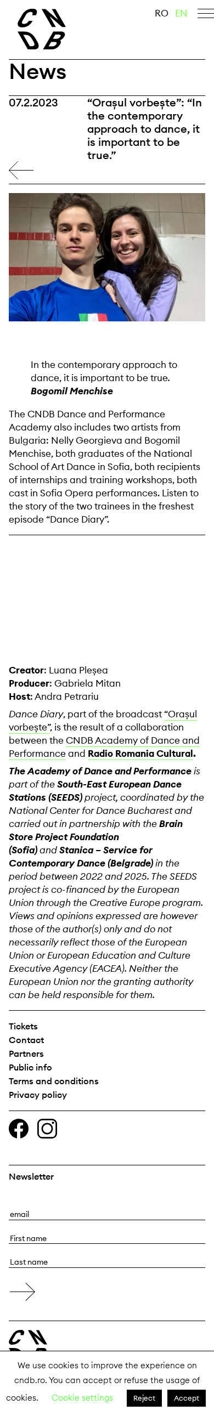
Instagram (47, 1129)
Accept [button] (186, 1398)
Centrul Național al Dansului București (28, 1346)
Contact (26, 1039)
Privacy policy (38, 1094)
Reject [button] (144, 1398)
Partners (26, 1053)
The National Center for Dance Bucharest (60, 29)
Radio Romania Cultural (140, 753)
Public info (30, 1067)
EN (181, 13)
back (21, 170)
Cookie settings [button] (82, 1397)
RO (161, 13)
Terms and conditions (54, 1080)
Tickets (23, 1026)
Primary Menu (206, 15)
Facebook (19, 1129)
